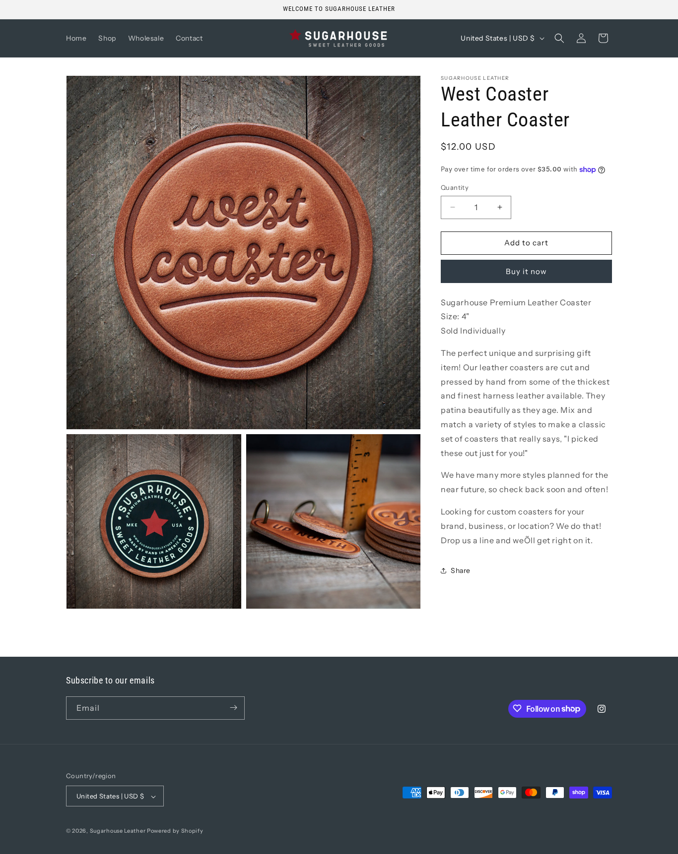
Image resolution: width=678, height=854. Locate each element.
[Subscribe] (233, 707)
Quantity (455, 187)
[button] (559, 38)
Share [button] (461, 570)
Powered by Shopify (175, 831)
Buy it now (526, 271)
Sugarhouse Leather (118, 831)
